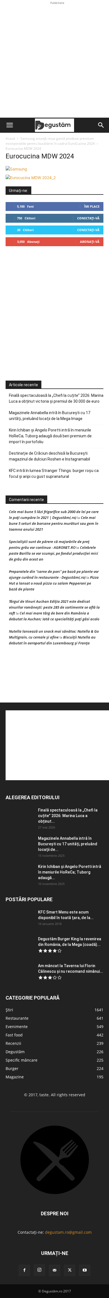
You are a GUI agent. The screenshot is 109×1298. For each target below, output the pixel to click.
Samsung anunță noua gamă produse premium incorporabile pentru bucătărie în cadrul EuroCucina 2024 (50, 141)
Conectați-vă (88, 218)
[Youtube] (84, 1270)
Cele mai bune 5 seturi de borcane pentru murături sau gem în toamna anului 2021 (53, 523)
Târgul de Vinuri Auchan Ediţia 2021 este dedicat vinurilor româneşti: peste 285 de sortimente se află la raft (54, 607)
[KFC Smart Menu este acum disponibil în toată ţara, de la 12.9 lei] (20, 919)
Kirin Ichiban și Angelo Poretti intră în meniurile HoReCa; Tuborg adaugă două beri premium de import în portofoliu (50, 436)
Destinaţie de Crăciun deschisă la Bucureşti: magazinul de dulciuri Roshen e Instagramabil (49, 456)
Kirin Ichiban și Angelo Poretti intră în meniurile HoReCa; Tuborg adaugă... (69, 872)
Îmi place (91, 206)
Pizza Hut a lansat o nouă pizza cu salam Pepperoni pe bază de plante (54, 583)
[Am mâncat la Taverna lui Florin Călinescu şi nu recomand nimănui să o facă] (20, 973)
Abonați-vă (89, 241)
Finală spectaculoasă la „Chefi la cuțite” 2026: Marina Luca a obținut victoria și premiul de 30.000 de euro (56, 398)
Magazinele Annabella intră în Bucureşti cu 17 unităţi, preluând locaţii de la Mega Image (49, 415)
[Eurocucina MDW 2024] (16, 169)
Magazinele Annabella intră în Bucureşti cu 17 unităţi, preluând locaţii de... (67, 844)
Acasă (10, 138)
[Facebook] (24, 1270)
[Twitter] (69, 1270)
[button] (9, 125)
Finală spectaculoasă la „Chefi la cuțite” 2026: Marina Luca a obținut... (68, 816)
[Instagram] (39, 1270)
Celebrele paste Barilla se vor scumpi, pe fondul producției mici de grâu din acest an (53, 553)
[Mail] (54, 1270)
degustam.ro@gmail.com (68, 1232)
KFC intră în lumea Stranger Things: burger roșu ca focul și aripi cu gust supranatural (54, 473)
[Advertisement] (54, 60)
